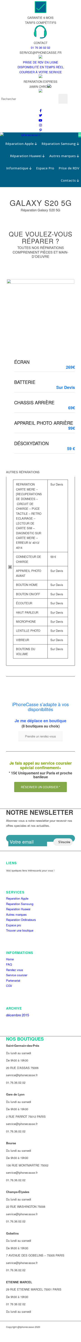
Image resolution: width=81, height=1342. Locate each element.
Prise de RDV (69, 168)
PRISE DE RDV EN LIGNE (40, 62)
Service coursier (16, 975)
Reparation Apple (17, 898)
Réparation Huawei (26, 156)
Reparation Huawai (18, 909)
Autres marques (63, 156)
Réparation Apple (20, 143)
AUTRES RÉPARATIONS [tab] (23, 472)
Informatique (17, 168)
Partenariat (13, 980)
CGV (9, 985)
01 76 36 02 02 (40, 47)
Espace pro (13, 925)
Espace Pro (45, 168)
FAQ (9, 964)
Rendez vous (14, 970)
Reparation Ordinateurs (21, 919)
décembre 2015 (17, 1015)
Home (10, 959)
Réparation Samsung (59, 143)
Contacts (69, 180)
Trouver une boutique (19, 930)
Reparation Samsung (19, 904)
